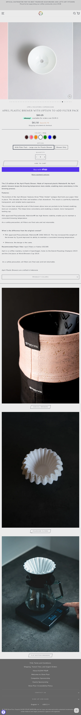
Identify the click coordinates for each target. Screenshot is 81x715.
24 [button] (49, 102)
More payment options (40, 175)
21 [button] (44, 102)
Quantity (40, 152)
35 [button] (67, 102)
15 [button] (33, 102)
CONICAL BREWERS (40, 407)
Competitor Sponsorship (40, 678)
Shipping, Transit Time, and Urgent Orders (40, 667)
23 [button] (47, 102)
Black (54, 137)
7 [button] (20, 102)
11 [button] (27, 102)
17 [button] (37, 102)
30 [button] (59, 102)
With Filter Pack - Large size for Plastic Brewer (33, 147)
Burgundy (26, 137)
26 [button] (52, 102)
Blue (50, 137)
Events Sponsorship (40, 682)
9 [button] (23, 102)
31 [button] (60, 102)
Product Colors (40, 277)
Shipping (32, 125)
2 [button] (11, 102)
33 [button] (64, 102)
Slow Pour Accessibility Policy (40, 686)
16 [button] (35, 102)
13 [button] (30, 102)
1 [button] (10, 102)
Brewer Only (61, 147)
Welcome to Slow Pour (40, 674)
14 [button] (32, 102)
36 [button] (69, 102)
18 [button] (38, 102)
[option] (40, 5)
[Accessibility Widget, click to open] (3, 712)
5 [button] (17, 102)
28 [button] (55, 102)
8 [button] (22, 102)
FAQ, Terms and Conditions (40, 663)
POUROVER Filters (40, 531)
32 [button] (62, 101)
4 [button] (15, 102)
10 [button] (25, 102)
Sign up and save (40, 699)
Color (40, 133)
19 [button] (40, 102)
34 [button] (66, 102)
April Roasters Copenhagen (40, 107)
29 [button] (57, 102)
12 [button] (28, 102)
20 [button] (42, 102)
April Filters (29, 247)
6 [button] (18, 102)
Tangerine (36, 137)
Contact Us (40, 692)
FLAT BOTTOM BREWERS (40, 655)
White (40, 137)
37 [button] (71, 102)
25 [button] (50, 102)
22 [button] (45, 102)
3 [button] (13, 102)
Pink (31, 137)
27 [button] (54, 102)
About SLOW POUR (40, 671)
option (40, 143)
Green (45, 137)
